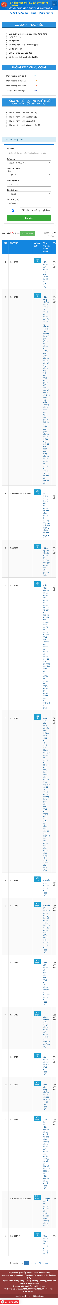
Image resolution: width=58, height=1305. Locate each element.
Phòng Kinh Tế (46, 13)
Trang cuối (43, 1263)
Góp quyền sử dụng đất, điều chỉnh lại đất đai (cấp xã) (46, 274)
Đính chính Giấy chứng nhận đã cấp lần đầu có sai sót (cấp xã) (46, 1096)
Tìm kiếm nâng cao (13, 139)
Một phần (37, 260)
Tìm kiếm (29, 218)
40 (36, 80)
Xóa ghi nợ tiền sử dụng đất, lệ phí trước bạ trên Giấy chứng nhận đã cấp (46, 1212)
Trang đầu (14, 1263)
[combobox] (29, 162)
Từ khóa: (11, 148)
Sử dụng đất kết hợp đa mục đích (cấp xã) (46, 1065)
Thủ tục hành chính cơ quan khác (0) (24, 124)
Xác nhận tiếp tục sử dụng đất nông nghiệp (46, 1244)
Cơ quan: (11, 159)
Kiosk (33, 13)
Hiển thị (46, 232)
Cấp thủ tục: (12, 190)
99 (36, 90)
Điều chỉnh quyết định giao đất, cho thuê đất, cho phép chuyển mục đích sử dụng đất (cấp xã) (46, 983)
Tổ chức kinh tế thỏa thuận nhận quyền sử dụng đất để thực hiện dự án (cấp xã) (46, 1030)
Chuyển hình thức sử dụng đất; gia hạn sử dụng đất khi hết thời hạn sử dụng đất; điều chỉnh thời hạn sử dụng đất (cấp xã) (46, 928)
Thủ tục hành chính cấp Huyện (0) (23, 116)
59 (36, 85)
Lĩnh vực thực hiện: (13, 170)
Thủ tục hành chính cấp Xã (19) (22, 120)
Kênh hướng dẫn (20, 13)
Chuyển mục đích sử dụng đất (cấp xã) (46, 887)
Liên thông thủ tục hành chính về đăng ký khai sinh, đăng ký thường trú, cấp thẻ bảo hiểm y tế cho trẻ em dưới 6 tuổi (46, 515)
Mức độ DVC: (13, 180)
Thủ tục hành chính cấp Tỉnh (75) (23, 112)
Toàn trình (37, 1197)
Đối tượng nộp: (14, 199)
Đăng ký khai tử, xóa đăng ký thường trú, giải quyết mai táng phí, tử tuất (46, 561)
